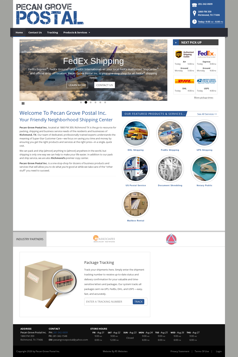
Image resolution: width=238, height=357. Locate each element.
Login (219, 351)
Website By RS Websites (115, 351)
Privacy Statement (180, 351)
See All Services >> (207, 114)
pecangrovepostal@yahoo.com (70, 339)
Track (138, 301)
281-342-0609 (205, 4)
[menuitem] (19, 32)
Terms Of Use (202, 351)
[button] (207, 23)
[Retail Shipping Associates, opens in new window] (104, 239)
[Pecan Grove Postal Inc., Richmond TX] (57, 14)
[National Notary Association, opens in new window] (171, 239)
